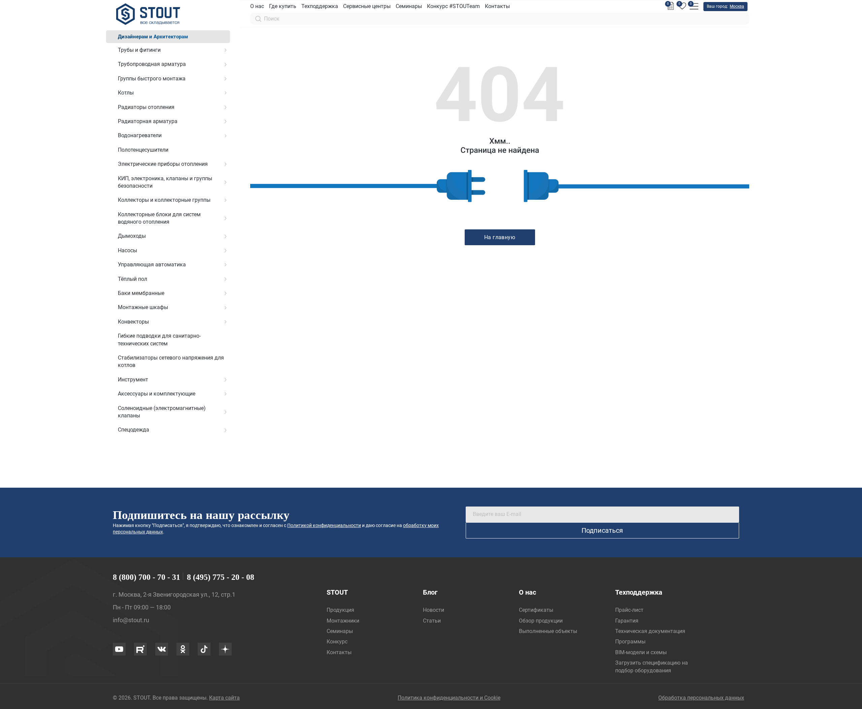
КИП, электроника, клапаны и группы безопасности (165, 182)
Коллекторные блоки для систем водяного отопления (159, 218)
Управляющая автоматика (152, 264)
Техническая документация (650, 631)
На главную (500, 237)
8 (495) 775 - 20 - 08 (220, 577)
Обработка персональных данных (701, 698)
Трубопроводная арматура (152, 64)
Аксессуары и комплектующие (156, 393)
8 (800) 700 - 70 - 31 (146, 577)
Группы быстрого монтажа (152, 78)
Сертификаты (536, 610)
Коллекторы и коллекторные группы (164, 200)
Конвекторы (133, 322)
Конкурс (337, 641)
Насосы (127, 250)
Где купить (282, 6)
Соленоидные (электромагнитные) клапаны (162, 412)
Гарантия (626, 621)
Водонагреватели (140, 135)
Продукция (340, 610)
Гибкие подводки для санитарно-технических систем (159, 339)
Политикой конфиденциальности (324, 525)
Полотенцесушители (143, 150)
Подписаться (602, 530)
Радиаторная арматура (147, 121)
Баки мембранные (141, 293)
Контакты (497, 6)
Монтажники (343, 621)
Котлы (126, 92)
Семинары (409, 6)
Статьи (432, 621)
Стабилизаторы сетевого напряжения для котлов (171, 361)
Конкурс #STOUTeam (453, 6)
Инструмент (133, 379)
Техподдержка (319, 6)
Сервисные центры (367, 6)
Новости (433, 610)
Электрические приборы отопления (163, 164)
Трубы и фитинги (139, 50)
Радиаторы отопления (146, 107)
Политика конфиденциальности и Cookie (449, 698)
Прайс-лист (629, 610)
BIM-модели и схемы (641, 652)
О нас (257, 6)
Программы (630, 641)
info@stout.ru (131, 620)
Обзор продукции (541, 621)
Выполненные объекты (548, 631)
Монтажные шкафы (143, 307)
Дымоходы (132, 236)
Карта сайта (224, 698)
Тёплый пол (132, 279)
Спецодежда (133, 429)
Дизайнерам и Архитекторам (153, 37)
